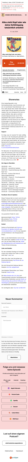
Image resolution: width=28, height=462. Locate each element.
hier (13, 272)
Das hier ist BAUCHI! (19, 288)
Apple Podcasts (15, 388)
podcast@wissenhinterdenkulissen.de (12, 4)
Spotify (15, 400)
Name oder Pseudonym (6, 303)
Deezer (15, 406)
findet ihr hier (20, 239)
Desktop (23, 380)
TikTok (17, 217)
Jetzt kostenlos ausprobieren (14, 443)
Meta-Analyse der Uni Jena (11, 275)
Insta (13, 217)
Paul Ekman (16, 260)
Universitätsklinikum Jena (8, 231)
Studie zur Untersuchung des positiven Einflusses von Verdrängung (13, 280)
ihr (11, 272)
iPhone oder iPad (7, 380)
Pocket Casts (15, 394)
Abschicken (14, 357)
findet (8, 272)
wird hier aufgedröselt (12, 267)
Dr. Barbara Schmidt (13, 229)
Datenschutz (9, 451)
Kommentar (3, 316)
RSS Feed (15, 419)
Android (16, 380)
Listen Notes (15, 412)
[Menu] (26, 14)
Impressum (19, 451)
